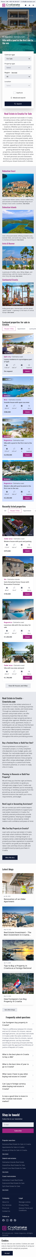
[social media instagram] (7, 1220)
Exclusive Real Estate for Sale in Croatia (16, 1144)
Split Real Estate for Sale (11, 1186)
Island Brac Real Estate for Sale (13, 1165)
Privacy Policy (24, 1205)
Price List (5, 1208)
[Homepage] (11, 5)
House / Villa (9, 329)
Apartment (21, 329)
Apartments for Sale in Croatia (13, 1147)
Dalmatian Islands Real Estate (13, 1162)
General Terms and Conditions (26, 1209)
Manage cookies (24, 1202)
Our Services (6, 1205)
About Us (5, 1202)
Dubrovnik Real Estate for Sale (13, 1183)
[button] (18, 1023)
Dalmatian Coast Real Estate (12, 1180)
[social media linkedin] (11, 1220)
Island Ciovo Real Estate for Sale (14, 1168)
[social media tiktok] (15, 1220)
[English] (29, 5)
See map (14, 72)
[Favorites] (26, 5)
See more (26, 203)
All (5, 511)
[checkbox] (14, 93)
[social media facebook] (3, 1220)
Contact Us (6, 1211)
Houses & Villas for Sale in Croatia (14, 1150)
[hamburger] (33, 5)
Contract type (10, 55)
